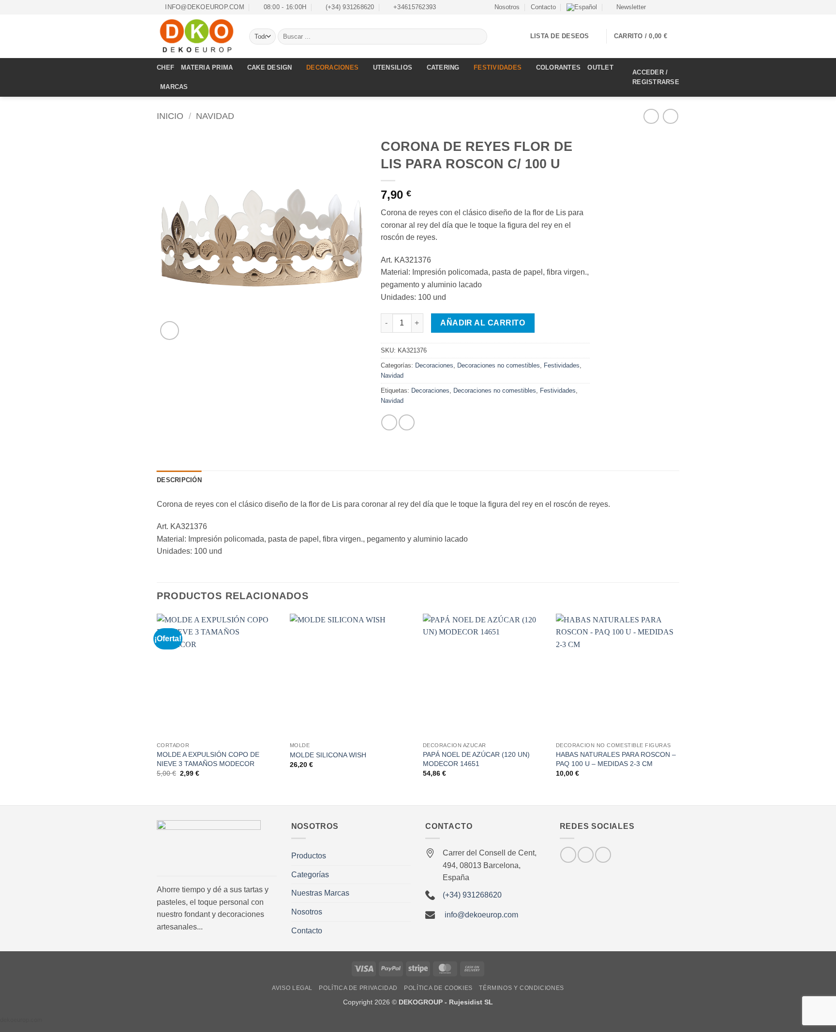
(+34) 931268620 (472, 895)
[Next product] (650, 116)
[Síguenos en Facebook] (656, 7)
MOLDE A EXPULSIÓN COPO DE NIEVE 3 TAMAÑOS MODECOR (208, 759)
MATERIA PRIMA (207, 67)
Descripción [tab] (179, 480)
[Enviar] (478, 37)
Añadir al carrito (482, 323)
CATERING (443, 67)
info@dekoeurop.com (481, 915)
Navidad (215, 116)
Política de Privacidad (358, 988)
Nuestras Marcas (320, 893)
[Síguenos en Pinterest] (603, 855)
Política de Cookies (438, 988)
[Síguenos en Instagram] (665, 7)
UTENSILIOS (393, 67)
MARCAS (174, 86)
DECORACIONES (332, 67)
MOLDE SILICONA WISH (328, 755)
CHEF (165, 67)
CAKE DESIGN (269, 67)
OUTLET (600, 67)
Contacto (543, 7)
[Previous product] (670, 116)
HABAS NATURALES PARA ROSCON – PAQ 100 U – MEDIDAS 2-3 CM (616, 759)
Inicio (170, 116)
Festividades (562, 365)
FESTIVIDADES (498, 67)
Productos (308, 856)
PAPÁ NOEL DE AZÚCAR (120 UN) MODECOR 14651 (476, 759)
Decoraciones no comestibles (498, 365)
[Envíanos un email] (674, 7)
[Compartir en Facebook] (389, 422)
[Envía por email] (407, 422)
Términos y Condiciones (521, 988)
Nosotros (507, 7)
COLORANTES (558, 67)
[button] (627, 7)
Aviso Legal (292, 988)
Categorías (310, 874)
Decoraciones (434, 365)
